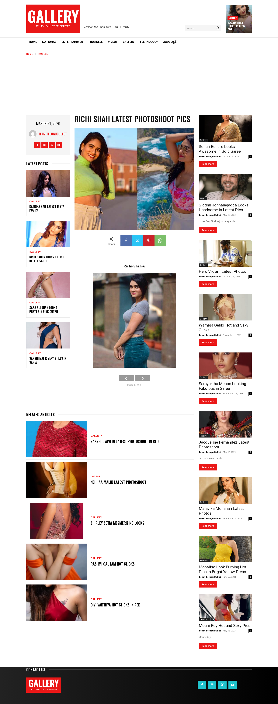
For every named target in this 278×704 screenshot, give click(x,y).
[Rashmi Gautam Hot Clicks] (56, 562)
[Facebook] (37, 145)
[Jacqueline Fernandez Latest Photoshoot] (225, 424)
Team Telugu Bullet (210, 156)
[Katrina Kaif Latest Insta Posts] (48, 183)
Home (29, 53)
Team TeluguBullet (52, 133)
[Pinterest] (149, 240)
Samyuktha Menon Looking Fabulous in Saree (222, 386)
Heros (203, 198)
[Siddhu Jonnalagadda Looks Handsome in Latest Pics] (225, 187)
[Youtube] (59, 145)
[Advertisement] (139, 84)
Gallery (233, 17)
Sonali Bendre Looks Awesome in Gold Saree (220, 149)
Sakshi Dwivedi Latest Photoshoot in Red (125, 441)
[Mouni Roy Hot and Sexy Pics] (225, 607)
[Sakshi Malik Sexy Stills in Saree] (48, 335)
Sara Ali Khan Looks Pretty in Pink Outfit (43, 309)
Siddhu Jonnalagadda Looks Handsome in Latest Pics (223, 207)
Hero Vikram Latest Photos (222, 271)
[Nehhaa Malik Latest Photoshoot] (56, 480)
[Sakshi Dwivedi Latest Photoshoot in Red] (56, 439)
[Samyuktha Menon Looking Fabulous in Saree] (225, 365)
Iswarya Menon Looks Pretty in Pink (236, 26)
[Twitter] (52, 145)
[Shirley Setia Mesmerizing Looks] (56, 521)
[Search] (217, 28)
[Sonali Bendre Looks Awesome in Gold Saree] (225, 128)
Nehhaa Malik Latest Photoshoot (118, 482)
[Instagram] (44, 145)
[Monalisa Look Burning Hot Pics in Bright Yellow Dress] (225, 549)
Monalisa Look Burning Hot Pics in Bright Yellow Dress (222, 569)
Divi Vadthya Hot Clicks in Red (115, 605)
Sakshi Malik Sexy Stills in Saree (47, 360)
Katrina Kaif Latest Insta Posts (46, 208)
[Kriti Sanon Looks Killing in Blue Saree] (48, 234)
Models (43, 53)
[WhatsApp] (160, 240)
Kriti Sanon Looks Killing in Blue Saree (46, 259)
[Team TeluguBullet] (33, 134)
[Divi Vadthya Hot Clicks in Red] (56, 602)
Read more (208, 164)
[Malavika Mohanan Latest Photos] (225, 490)
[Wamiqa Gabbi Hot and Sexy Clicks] (225, 307)
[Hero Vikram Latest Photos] (225, 253)
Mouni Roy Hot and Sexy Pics (224, 625)
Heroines (204, 435)
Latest (95, 476)
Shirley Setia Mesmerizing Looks (117, 523)
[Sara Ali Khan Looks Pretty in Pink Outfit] (48, 285)
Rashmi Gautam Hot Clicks (113, 564)
